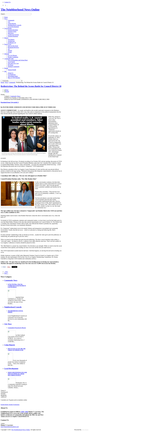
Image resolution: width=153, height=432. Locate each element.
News (6, 82)
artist (26, 411)
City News (8, 324)
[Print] (6, 90)
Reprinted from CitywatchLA (10, 102)
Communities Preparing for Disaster (17, 327)
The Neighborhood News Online (20, 429)
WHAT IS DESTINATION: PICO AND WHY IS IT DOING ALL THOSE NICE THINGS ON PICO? (17, 374)
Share (4, 266)
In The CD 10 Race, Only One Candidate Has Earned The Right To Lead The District (17, 286)
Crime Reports (9, 345)
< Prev (6, 272)
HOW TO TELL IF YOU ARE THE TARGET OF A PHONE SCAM (17, 349)
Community (12, 82)
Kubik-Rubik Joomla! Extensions (10, 404)
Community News (15, 96)
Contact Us (7, 2)
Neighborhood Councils (13, 307)
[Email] (6, 91)
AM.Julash (85, 429)
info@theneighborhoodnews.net (10, 426)
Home (2, 82)
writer (22, 411)
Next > (6, 273)
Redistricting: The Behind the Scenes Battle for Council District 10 (31, 86)
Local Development (11, 368)
